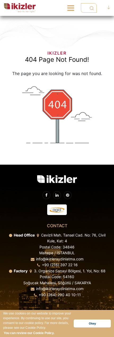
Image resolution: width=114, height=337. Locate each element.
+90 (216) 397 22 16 (60, 264)
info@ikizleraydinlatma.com (60, 259)
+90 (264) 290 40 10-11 (60, 294)
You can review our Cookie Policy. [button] (29, 333)
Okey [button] (92, 323)
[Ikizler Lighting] (20, 8)
